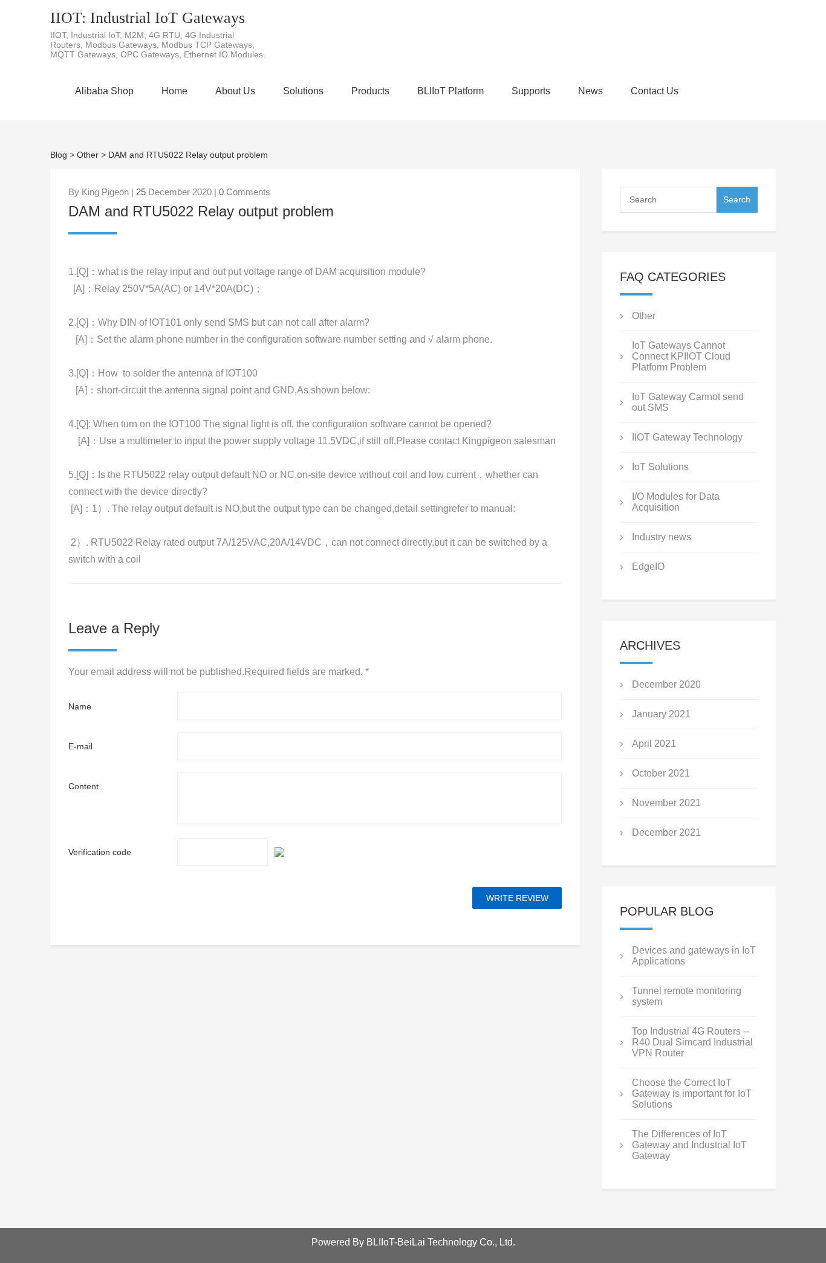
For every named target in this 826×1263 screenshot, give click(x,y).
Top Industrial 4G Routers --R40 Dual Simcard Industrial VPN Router (692, 1042)
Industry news (661, 537)
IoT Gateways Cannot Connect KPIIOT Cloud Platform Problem (681, 356)
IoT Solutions (660, 467)
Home (174, 91)
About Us (235, 91)
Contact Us (654, 91)
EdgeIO (648, 566)
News (590, 91)
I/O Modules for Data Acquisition (676, 501)
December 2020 (666, 684)
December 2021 (666, 832)
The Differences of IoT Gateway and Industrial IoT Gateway (689, 1145)
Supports (531, 91)
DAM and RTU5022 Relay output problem (188, 155)
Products (370, 91)
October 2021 (661, 773)
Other (88, 155)
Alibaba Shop (104, 91)
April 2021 (654, 743)
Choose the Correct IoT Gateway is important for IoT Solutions (692, 1093)
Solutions (303, 91)
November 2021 (666, 803)
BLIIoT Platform (450, 91)
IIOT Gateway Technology (687, 437)
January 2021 (661, 714)
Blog (58, 155)
